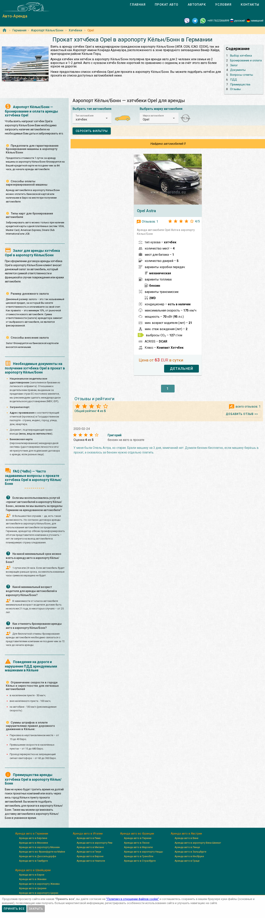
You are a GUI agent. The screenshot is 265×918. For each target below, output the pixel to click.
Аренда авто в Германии (31, 833)
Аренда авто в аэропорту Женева (39, 883)
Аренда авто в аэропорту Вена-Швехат (198, 842)
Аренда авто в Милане (90, 847)
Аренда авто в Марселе (138, 847)
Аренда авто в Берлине (33, 838)
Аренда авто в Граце (187, 860)
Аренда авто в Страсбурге (140, 860)
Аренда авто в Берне (31, 874)
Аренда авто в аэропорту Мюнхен (39, 847)
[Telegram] (195, 20)
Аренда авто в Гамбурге (33, 860)
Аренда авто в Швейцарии (33, 870)
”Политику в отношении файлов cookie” (132, 899)
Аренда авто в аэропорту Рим (94, 842)
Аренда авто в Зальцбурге (190, 851)
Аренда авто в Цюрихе (32, 888)
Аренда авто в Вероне (90, 856)
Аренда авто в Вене (186, 838)
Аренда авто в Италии (88, 833)
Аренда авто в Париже (137, 838)
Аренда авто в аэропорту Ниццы (143, 851)
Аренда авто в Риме (88, 838)
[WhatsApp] (203, 20)
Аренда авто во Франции (137, 833)
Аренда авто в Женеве (32, 879)
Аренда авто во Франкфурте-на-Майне (42, 851)
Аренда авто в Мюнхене (33, 842)
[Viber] (187, 20)
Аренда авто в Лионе (136, 842)
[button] (92, 118)
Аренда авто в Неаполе (91, 860)
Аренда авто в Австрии (186, 833)
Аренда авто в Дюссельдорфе (37, 856)
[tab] (137, 4)
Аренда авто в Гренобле (138, 856)
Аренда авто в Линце (187, 847)
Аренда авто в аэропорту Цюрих (38, 892)
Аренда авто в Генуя (89, 851)
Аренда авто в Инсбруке (189, 856)
